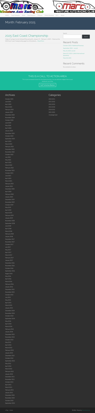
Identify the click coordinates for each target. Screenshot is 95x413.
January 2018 (9, 236)
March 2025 (8, 107)
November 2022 (10, 152)
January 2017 (9, 260)
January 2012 (9, 374)
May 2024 (8, 125)
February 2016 (9, 284)
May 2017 (8, 250)
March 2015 (8, 305)
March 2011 (8, 387)
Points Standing (49, 15)
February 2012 (9, 371)
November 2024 (10, 117)
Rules (23, 15)
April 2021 (8, 178)
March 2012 (8, 369)
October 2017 (9, 244)
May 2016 (8, 276)
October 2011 (9, 382)
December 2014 (9, 310)
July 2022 (8, 157)
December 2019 (9, 199)
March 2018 (8, 231)
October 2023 (9, 136)
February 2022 (9, 168)
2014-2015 (52, 109)
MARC (7, 15)
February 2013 (9, 350)
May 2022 (8, 160)
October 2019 (9, 205)
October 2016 (9, 268)
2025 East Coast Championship (26, 35)
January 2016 (9, 287)
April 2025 (8, 104)
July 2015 (8, 297)
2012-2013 (52, 104)
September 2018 (10, 223)
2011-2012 (52, 101)
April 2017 (8, 252)
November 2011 (10, 379)
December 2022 (9, 149)
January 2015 (9, 308)
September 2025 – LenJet (70, 48)
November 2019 (10, 202)
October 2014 (9, 316)
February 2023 (9, 146)
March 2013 (8, 347)
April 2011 (8, 384)
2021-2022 (52, 112)
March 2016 (8, 281)
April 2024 (8, 128)
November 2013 (10, 337)
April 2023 (8, 141)
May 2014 (8, 321)
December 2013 (9, 334)
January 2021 (9, 186)
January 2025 (9, 112)
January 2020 (9, 197)
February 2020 (9, 194)
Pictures (40, 15)
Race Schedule (15, 15)
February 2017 (9, 257)
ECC (57, 15)
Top (7, 410)
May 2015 (8, 300)
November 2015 (10, 292)
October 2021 (9, 173)
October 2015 (9, 295)
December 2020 (9, 189)
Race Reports (31, 15)
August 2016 (8, 273)
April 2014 (8, 324)
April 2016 (8, 279)
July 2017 (8, 247)
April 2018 (8, 228)
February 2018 (9, 234)
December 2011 (9, 376)
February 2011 (9, 390)
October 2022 (9, 154)
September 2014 (10, 318)
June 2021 (8, 175)
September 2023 (10, 138)
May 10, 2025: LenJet (69, 51)
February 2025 (9, 109)
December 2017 (9, 239)
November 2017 (10, 242)
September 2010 (10, 403)
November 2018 (10, 220)
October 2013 (9, 339)
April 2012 (8, 366)
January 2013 (9, 353)
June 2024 (8, 123)
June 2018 (8, 226)
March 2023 (8, 144)
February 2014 (9, 329)
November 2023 (10, 133)
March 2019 (8, 213)
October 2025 (9, 99)
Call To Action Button (47, 85)
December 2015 (9, 289)
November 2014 (10, 313)
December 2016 (9, 263)
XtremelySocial (86, 410)
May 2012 (8, 363)
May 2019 (8, 207)
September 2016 (10, 271)
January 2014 (9, 331)
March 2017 (8, 255)
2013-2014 (52, 107)
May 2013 (8, 342)
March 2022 (8, 165)
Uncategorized (53, 115)
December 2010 (9, 395)
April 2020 (8, 191)
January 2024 (9, 130)
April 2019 (8, 210)
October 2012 (9, 358)
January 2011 (9, 392)
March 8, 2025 (67, 58)
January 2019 (9, 218)
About (62, 15)
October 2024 (9, 120)
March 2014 (8, 326)
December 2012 (9, 355)
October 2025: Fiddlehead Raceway (73, 45)
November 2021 (10, 170)
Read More (41, 41)
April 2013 (8, 345)
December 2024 (9, 115)
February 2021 (9, 183)
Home (11, 410)
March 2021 (8, 181)
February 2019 (9, 215)
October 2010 (9, 400)
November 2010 (10, 398)
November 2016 (10, 265)
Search (65, 33)
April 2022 (8, 162)
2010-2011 (52, 99)
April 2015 (8, 302)
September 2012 (10, 361)
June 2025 (8, 101)
